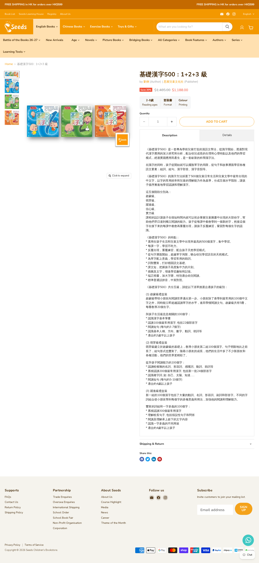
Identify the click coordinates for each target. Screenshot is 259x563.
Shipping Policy (14, 512)
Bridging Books (139, 40)
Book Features (194, 40)
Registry (51, 14)
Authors (218, 40)
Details (227, 135)
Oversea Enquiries (64, 502)
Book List (10, 14)
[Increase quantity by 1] (172, 121)
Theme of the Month (113, 523)
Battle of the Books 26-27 (20, 40)
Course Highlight (111, 502)
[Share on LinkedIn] (153, 459)
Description (169, 135)
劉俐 (146, 82)
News (104, 512)
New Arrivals (54, 40)
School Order (61, 512)
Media (104, 507)
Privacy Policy (12, 545)
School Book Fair (63, 518)
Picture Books (112, 40)
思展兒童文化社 (174, 82)
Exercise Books (100, 26)
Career (105, 518)
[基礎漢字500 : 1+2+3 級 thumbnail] (11, 74)
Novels (89, 40)
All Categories (167, 40)
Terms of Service (33, 545)
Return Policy (13, 507)
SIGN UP (243, 508)
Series (236, 40)
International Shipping (66, 507)
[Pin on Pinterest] (159, 459)
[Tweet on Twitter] (147, 459)
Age (74, 40)
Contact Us (11, 502)
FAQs (8, 497)
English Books (46, 26)
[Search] (227, 26)
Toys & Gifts (126, 26)
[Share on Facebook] (142, 459)
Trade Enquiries (62, 497)
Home (9, 64)
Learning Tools (13, 52)
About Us (65, 14)
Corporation (60, 528)
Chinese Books (73, 26)
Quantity (145, 113)
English (247, 14)
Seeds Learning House (31, 14)
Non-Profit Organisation (67, 523)
